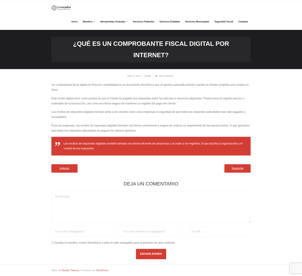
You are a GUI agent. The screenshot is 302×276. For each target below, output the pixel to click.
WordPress (102, 270)
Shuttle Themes (70, 270)
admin (147, 76)
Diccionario (166, 76)
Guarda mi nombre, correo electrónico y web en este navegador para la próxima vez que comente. (114, 242)
